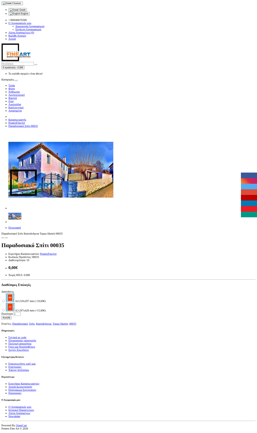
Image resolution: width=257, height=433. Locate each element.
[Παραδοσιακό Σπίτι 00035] (60, 208)
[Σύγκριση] (6, 237)
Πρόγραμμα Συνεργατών (22, 389)
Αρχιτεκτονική (16, 94)
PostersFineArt (16, 122)
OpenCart (21, 425)
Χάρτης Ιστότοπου (18, 370)
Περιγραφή (14, 227)
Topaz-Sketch (60, 323)
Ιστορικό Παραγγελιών (21, 410)
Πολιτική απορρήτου (19, 343)
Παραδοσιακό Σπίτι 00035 (23, 126)
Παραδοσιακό (20, 323)
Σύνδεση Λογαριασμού (28, 29)
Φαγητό (12, 98)
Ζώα (10, 101)
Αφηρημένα (15, 110)
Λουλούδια (14, 104)
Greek (22, 10)
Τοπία (11, 85)
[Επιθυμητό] (2, 237)
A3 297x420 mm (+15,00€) (30, 310)
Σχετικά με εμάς (17, 337)
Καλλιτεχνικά (15, 107)
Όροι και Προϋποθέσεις (21, 346)
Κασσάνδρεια (43, 323)
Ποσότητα (7, 313)
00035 (72, 323)
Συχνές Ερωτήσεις (18, 349)
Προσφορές (15, 393)
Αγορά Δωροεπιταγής (20, 386)
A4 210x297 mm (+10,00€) (30, 301)
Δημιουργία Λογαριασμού (29, 26)
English (24, 13)
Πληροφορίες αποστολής (22, 340)
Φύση (11, 88)
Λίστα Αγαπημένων (19, 413)
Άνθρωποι (14, 91)
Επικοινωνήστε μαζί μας (22, 363)
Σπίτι (32, 323)
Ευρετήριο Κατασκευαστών (23, 383)
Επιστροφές (15, 366)
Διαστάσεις (7, 291)
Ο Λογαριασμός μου (19, 406)
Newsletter (14, 416)
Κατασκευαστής (17, 119)
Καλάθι (6, 317)
